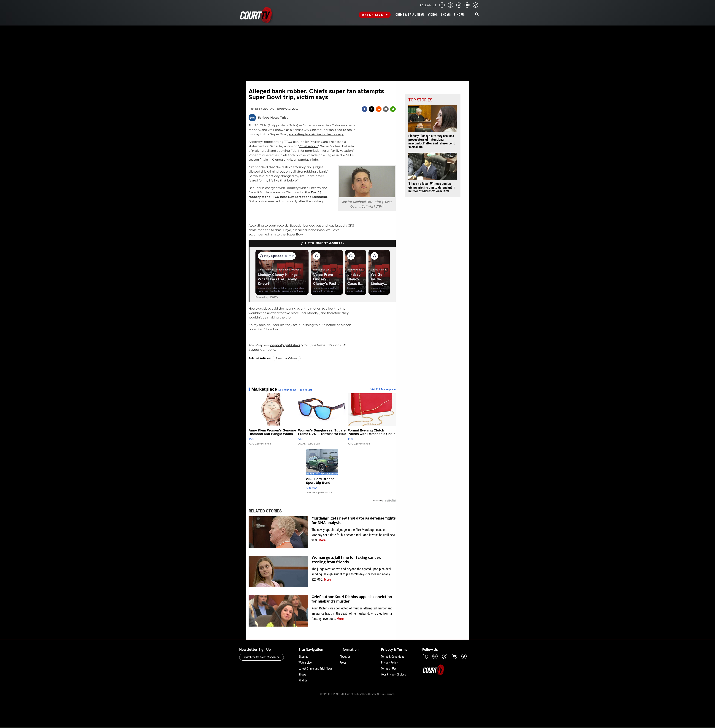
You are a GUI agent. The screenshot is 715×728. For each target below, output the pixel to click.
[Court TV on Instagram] (450, 6)
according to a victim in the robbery (316, 134)
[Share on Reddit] (379, 109)
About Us (345, 656)
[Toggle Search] (477, 14)
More (322, 540)
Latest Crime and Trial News (315, 668)
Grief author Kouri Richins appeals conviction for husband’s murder (352, 599)
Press (343, 662)
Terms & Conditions (392, 656)
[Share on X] (371, 109)
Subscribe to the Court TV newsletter (261, 657)
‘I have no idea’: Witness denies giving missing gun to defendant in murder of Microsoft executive (431, 187)
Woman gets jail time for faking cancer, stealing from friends (346, 560)
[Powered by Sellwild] (390, 500)
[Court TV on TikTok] (475, 6)
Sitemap (303, 656)
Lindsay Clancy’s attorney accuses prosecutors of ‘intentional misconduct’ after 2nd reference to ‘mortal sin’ (431, 141)
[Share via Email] (386, 109)
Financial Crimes (287, 358)
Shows (446, 14)
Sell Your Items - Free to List (295, 389)
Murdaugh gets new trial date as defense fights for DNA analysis (354, 521)
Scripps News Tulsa (273, 117)
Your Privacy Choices (393, 674)
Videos (433, 14)
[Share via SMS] (393, 109)
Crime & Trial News (410, 14)
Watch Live (372, 15)
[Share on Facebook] (364, 109)
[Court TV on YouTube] (467, 6)
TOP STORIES (420, 100)
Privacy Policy (389, 662)
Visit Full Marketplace (383, 389)
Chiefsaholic (308, 146)
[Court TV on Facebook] (442, 6)
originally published (285, 345)
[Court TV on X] (458, 6)
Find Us (459, 14)
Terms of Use (389, 668)
